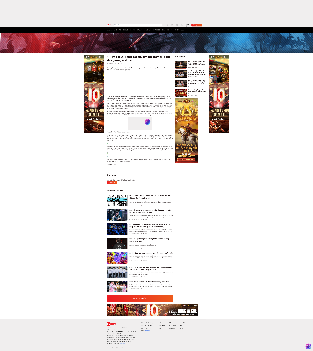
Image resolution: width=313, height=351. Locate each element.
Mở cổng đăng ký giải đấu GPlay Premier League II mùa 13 (197, 91)
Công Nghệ (165, 30)
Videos (183, 30)
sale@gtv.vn (147, 330)
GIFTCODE (156, 30)
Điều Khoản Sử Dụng (147, 323)
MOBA (177, 30)
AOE (115, 30)
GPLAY (139, 30)
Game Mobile (147, 30)
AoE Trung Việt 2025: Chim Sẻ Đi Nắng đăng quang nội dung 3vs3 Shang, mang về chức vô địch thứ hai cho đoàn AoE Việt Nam (196, 72)
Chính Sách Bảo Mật (146, 325)
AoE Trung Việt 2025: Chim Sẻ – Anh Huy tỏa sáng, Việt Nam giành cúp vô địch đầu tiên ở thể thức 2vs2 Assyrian (197, 82)
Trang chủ (109, 30)
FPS (172, 30)
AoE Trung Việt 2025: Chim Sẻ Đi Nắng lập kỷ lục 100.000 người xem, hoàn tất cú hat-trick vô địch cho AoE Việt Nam (197, 63)
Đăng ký (187, 24)
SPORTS (132, 30)
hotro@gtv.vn (123, 343)
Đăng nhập (196, 25)
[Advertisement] (156, 11)
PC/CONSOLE (123, 30)
